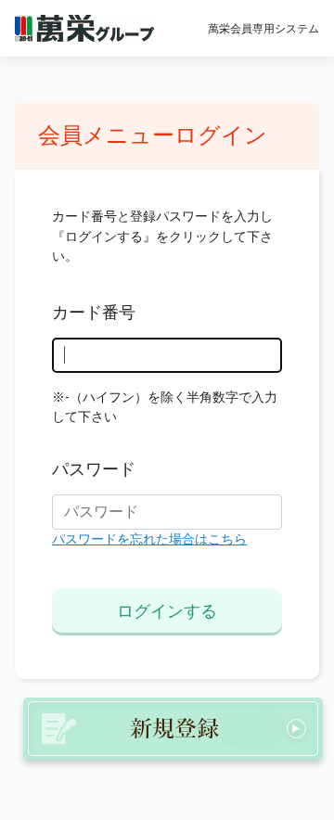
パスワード (93, 469)
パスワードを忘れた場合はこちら (149, 539)
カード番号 (93, 312)
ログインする (167, 611)
